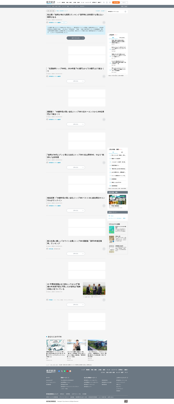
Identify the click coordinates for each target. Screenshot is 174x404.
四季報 (93, 2)
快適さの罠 (117, 236)
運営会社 (62, 393)
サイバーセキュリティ (51, 382)
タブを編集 (125, 6)
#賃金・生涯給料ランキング (62, 10)
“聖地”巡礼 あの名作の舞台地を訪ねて (119, 168)
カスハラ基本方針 (102, 397)
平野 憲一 (51, 299)
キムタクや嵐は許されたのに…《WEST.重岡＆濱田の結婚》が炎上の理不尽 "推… (119, 62)
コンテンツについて (120, 382)
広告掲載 (84, 393)
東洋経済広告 (105, 380)
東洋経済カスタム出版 (106, 382)
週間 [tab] (122, 152)
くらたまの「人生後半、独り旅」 (119, 162)
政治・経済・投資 (56, 6)
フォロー (64, 22)
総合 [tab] (113, 37)
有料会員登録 (116, 2)
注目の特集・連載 (113, 192)
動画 (78, 2)
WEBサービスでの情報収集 (52, 397)
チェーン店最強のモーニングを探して (119, 175)
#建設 (124, 218)
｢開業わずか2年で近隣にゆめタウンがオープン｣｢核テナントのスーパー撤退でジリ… (119, 55)
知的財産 (72, 397)
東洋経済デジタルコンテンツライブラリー (70, 386)
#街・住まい (111, 215)
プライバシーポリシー (64, 397)
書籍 (99, 2)
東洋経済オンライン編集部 (55, 22)
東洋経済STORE (64, 384)
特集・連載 (69, 2)
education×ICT (49, 380)
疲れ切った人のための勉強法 (120, 227)
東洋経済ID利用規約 (93, 397)
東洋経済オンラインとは (113, 11)
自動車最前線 (114, 185)
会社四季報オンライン (65, 382)
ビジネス (49, 6)
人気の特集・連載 (114, 149)
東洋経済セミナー (88, 386)
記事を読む (75, 81)
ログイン (124, 2)
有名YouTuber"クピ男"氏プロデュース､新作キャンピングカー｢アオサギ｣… (119, 48)
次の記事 (102, 10)
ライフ (72, 6)
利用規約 (118, 390)
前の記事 (98, 10)
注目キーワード (112, 212)
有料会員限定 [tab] (122, 37)
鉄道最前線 (114, 179)
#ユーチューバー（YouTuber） (115, 218)
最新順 (63, 2)
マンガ (82, 2)
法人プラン (118, 386)
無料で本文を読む (76, 38)
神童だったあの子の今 (116, 182)
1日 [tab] (113, 152)
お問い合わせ (111, 397)
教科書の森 (104, 384)
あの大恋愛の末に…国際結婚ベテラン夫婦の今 (119, 172)
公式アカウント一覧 (76, 393)
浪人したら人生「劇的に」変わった (119, 155)
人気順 (74, 2)
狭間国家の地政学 (119, 245)
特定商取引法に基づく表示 (81, 397)
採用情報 (68, 393)
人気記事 (111, 35)
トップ (58, 2)
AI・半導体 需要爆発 (114, 205)
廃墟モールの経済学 (116, 158)
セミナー (88, 2)
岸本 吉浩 (51, 248)
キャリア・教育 (65, 6)
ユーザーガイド (119, 388)
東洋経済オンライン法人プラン (90, 380)
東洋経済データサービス (89, 384)
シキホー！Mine (64, 388)
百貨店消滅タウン (115, 165)
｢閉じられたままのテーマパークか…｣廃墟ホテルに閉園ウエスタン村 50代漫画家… (119, 69)
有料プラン (118, 384)
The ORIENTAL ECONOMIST (67, 380)
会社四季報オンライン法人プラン (91, 382)
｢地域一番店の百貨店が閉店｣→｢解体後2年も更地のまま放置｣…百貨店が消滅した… (119, 41)
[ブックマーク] (103, 22)
